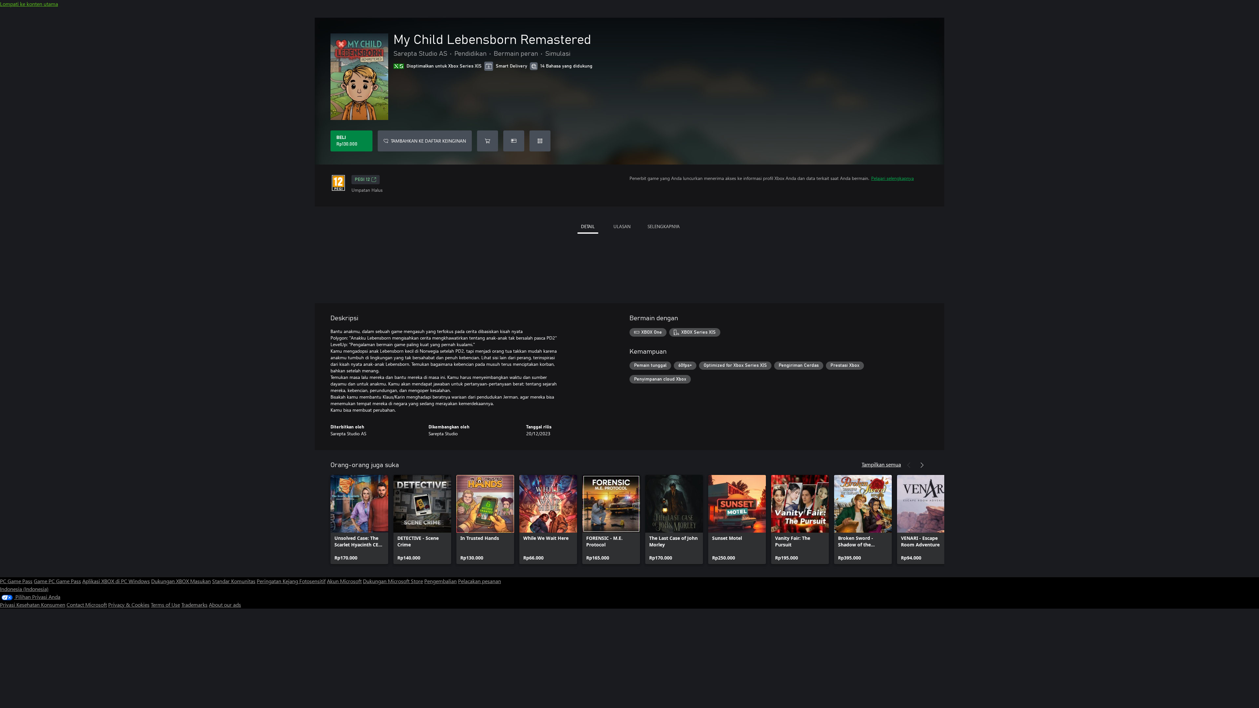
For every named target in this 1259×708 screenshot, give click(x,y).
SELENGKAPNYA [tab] (664, 226)
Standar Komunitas (233, 581)
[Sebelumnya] (908, 465)
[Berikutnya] (922, 465)
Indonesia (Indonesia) (24, 588)
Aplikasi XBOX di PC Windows (116, 581)
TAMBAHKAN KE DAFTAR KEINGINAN (428, 141)
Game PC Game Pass (57, 581)
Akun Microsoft (344, 581)
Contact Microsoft (87, 604)
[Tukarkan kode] (540, 140)
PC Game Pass (16, 581)
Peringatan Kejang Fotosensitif (291, 581)
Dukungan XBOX (170, 581)
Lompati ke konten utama (29, 3)
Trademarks (194, 604)
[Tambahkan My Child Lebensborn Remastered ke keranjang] (487, 140)
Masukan (200, 581)
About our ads (225, 604)
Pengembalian (440, 581)
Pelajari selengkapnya (892, 178)
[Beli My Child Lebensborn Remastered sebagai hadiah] (513, 140)
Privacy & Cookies (129, 604)
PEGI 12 (362, 179)
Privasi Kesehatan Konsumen (32, 604)
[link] (359, 519)
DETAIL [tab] (588, 226)
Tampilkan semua (881, 464)
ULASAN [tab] (621, 226)
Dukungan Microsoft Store (393, 581)
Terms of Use (165, 604)
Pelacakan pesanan (479, 581)
